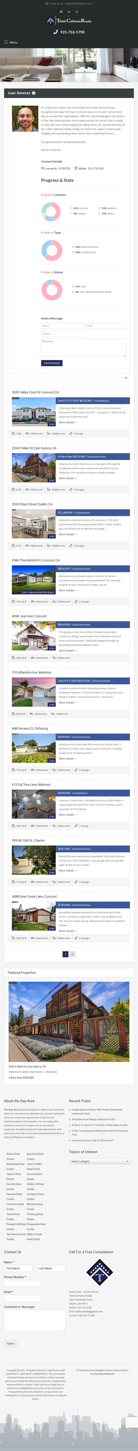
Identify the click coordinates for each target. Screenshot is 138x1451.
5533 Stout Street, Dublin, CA (32, 504)
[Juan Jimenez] (25, 118)
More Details (67, 422)
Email (8, 1292)
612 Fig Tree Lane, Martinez (31, 784)
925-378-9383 (96, 168)
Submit (10, 1343)
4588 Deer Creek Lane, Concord (34, 896)
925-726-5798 (72, 32)
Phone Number (15, 1277)
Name (9, 1262)
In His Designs (96, 1370)
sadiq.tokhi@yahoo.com (79, 3)
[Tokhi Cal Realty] (69, 21)
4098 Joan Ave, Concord (29, 616)
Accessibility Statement (102, 1374)
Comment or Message (19, 1307)
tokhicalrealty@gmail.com (89, 1311)
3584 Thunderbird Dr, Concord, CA (36, 560)
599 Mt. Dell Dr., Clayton (28, 840)
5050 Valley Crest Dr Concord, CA (35, 392)
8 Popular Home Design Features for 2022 (93, 1119)
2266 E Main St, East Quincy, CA (34, 448)
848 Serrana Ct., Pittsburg (30, 728)
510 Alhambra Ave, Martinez (31, 672)
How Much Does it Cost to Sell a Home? (93, 1140)
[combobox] (99, 1161)
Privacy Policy (112, 1370)
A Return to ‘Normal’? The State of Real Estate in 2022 (99, 1125)
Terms (124, 1370)
